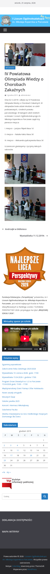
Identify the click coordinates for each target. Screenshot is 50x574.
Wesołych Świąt (8, 397)
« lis (3, 472)
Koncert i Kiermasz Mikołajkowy (15, 405)
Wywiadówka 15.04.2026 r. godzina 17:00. (19, 377)
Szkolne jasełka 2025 (10, 401)
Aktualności (10, 68)
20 (31, 455)
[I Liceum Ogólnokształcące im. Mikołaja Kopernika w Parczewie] (25, 16)
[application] (25, 339)
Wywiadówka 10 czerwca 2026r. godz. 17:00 (20, 373)
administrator (26, 95)
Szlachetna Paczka (9, 409)
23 (5, 460)
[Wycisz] (40, 349)
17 (11, 455)
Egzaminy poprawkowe (11, 364)
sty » (9, 472)
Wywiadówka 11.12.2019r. (32, 235)
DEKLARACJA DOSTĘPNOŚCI (17, 520)
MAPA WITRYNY (10, 531)
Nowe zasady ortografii (12, 392)
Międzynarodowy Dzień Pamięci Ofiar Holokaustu (22, 388)
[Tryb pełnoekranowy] (44, 349)
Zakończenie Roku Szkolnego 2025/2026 (19, 368)
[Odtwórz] (5, 349)
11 (18, 450)
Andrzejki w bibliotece (16, 229)
